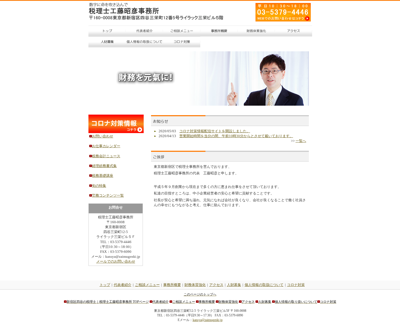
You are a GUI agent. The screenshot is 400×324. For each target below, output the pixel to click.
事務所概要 (172, 285)
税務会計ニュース (106, 156)
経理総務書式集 (104, 166)
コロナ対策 (296, 285)
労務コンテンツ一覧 (108, 195)
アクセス (216, 285)
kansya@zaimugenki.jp (208, 320)
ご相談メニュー (147, 285)
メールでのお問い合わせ (115, 261)
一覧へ (301, 141)
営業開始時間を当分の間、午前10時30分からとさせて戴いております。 (236, 136)
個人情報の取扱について (264, 285)
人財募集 (234, 285)
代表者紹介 (122, 285)
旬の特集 (99, 186)
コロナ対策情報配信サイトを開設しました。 (214, 131)
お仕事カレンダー (106, 146)
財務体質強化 (195, 285)
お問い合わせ (102, 136)
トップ (105, 285)
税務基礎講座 (102, 176)
